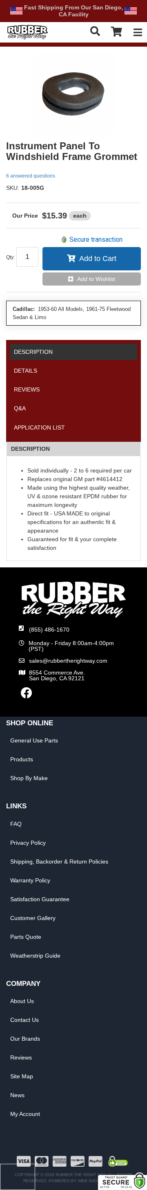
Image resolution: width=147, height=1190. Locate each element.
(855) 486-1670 (49, 629)
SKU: (12, 187)
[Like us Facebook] (26, 695)
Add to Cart (97, 258)
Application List (39, 427)
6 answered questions (30, 176)
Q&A (20, 408)
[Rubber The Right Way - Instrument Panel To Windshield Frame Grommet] (73, 94)
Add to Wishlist (96, 279)
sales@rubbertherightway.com (68, 661)
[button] (95, 31)
